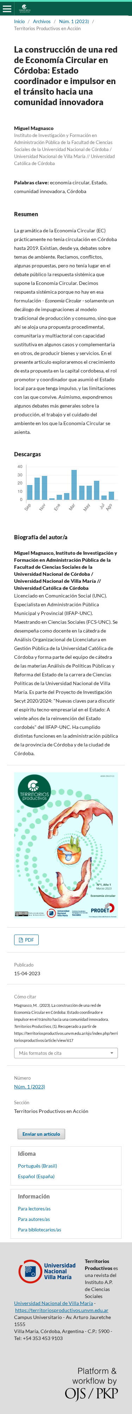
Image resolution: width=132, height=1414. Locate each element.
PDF (29, 940)
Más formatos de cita (40, 1053)
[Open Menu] (7, 9)
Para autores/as (34, 1219)
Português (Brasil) (37, 1166)
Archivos (42, 21)
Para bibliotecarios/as (39, 1229)
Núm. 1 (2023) (74, 21)
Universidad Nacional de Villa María (53, 1303)
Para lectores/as (34, 1208)
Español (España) (36, 1176)
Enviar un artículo (41, 1134)
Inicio (19, 21)
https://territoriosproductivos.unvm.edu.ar (61, 1310)
